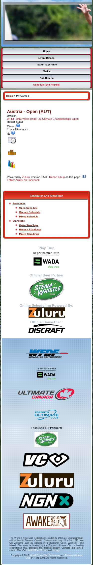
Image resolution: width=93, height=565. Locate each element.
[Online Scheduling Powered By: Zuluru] (46, 312)
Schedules (19, 203)
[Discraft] (46, 328)
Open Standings (28, 225)
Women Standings (30, 229)
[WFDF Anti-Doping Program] (46, 260)
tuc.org (56, 550)
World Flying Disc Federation (45, 555)
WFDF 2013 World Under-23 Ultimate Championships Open (43, 118)
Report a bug (57, 177)
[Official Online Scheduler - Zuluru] (46, 489)
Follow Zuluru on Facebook (23, 179)
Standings (19, 220)
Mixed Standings (29, 234)
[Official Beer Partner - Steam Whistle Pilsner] (46, 289)
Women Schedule (29, 212)
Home (46, 51)
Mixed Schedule (28, 216)
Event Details (46, 58)
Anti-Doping (47, 78)
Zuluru (26, 177)
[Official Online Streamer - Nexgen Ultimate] (46, 509)
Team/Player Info (46, 64)
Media (46, 71)
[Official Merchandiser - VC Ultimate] (46, 469)
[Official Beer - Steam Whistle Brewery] (46, 448)
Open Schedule (28, 208)
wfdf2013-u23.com (37, 550)
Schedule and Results (46, 84)
